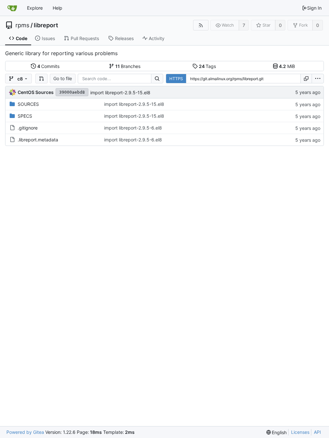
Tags (207, 66)
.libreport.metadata (38, 139)
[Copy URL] (306, 78)
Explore (35, 8)
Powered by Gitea (25, 432)
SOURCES (28, 104)
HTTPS (176, 78)
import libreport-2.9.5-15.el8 (120, 92)
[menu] (318, 78)
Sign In (314, 8)
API (317, 432)
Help (57, 8)
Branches (128, 66)
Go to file (62, 78)
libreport (46, 25)
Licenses (300, 432)
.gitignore (28, 128)
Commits (48, 66)
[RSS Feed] (200, 25)
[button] (41, 78)
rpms (22, 25)
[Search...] (157, 78)
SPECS (25, 116)
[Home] (12, 8)
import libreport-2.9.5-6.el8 (133, 128)
